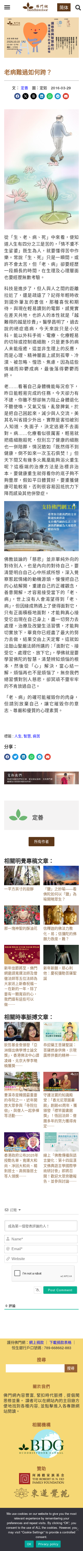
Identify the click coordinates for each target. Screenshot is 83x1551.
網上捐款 (36, 1342)
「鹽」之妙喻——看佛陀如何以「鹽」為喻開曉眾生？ (60, 894)
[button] (7, 7)
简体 (63, 7)
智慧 (27, 736)
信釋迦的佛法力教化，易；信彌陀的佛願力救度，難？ (60, 933)
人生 (18, 736)
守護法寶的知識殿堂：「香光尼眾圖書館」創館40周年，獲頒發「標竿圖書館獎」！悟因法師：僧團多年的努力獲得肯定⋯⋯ (60, 1110)
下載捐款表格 (60, 1342)
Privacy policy (48, 1544)
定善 (24, 87)
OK (29, 1544)
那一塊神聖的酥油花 (20, 928)
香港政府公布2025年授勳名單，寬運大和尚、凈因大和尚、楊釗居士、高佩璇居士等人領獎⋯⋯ (21, 1165)
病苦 (36, 736)
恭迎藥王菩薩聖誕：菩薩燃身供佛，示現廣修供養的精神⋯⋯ (60, 1050)
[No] (77, 1529)
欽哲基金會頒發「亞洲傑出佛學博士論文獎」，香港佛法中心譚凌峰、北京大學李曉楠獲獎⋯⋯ (21, 1055)
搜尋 (70, 1368)
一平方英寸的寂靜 (19, 888)
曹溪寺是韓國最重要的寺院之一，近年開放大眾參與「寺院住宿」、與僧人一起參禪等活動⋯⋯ (21, 1105)
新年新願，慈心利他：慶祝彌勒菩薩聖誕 (60, 973)
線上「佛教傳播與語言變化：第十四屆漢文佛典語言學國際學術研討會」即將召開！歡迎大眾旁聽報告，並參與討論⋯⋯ (60, 1168)
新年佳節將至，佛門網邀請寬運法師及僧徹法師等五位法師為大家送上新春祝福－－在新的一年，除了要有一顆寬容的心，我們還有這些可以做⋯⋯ (20, 986)
